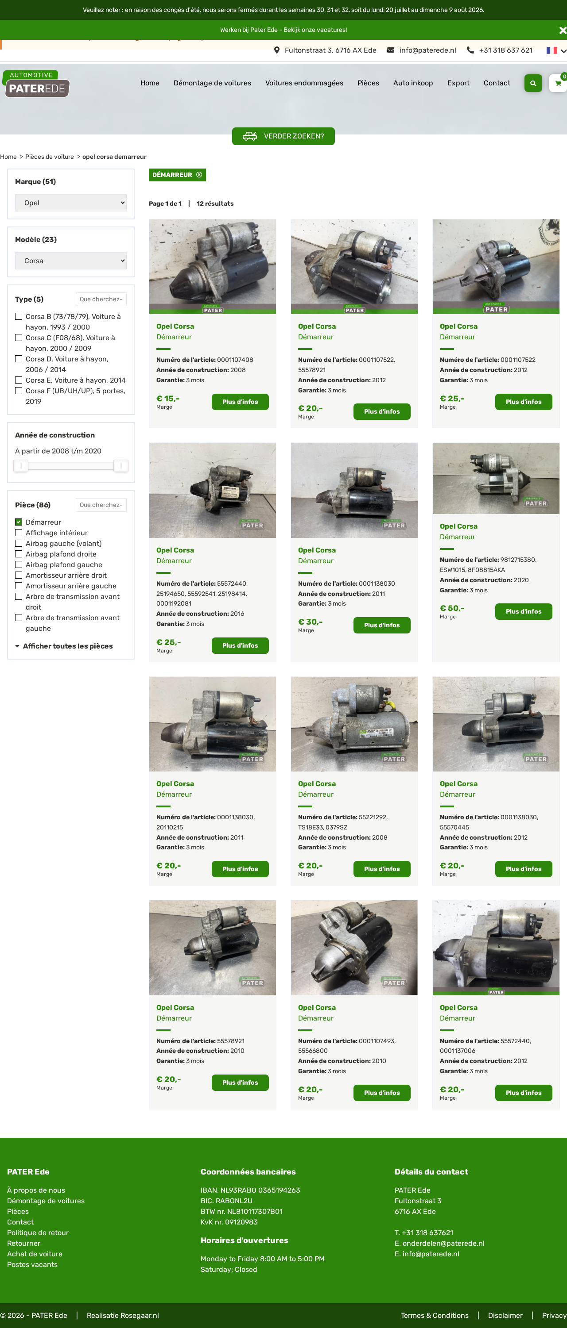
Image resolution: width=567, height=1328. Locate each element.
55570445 (454, 827)
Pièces (368, 83)
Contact (497, 83)
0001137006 (457, 1051)
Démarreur (43, 522)
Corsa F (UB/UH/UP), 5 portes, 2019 (75, 396)
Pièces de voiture (49, 157)
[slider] (20, 466)
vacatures (331, 30)
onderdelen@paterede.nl (444, 1243)
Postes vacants (32, 1264)
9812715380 (518, 560)
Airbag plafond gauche (64, 564)
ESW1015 (452, 570)
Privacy (554, 1315)
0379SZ (336, 827)
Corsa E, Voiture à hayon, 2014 (76, 380)
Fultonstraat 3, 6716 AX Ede (330, 50)
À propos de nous (36, 1190)
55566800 (313, 1051)
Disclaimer (505, 1315)
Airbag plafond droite (61, 554)
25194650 (170, 594)
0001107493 (376, 1041)
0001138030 (377, 583)
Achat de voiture (34, 1254)
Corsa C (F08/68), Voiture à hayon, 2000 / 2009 (70, 343)
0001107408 (235, 360)
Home (149, 83)
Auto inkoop (413, 83)
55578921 (312, 370)
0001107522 (376, 360)
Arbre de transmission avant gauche (73, 623)
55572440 (231, 583)
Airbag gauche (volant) (63, 543)
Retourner (23, 1243)
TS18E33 (310, 827)
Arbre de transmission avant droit (73, 601)
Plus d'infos (240, 402)
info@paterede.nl (427, 50)
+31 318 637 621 (505, 50)
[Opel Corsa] (212, 266)
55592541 (201, 594)
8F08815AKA (486, 570)
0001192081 (173, 603)
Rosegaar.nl (139, 1315)
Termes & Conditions (435, 1315)
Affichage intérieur (57, 533)
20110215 (169, 827)
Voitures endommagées (304, 83)
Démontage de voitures (212, 83)
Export (458, 83)
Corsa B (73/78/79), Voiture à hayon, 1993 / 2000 (73, 321)
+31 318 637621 (427, 1232)
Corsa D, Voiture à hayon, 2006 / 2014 (67, 364)
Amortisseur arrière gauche (71, 586)
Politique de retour (38, 1232)
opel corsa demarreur (114, 157)
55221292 (372, 817)
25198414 (232, 594)
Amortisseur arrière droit (66, 575)
